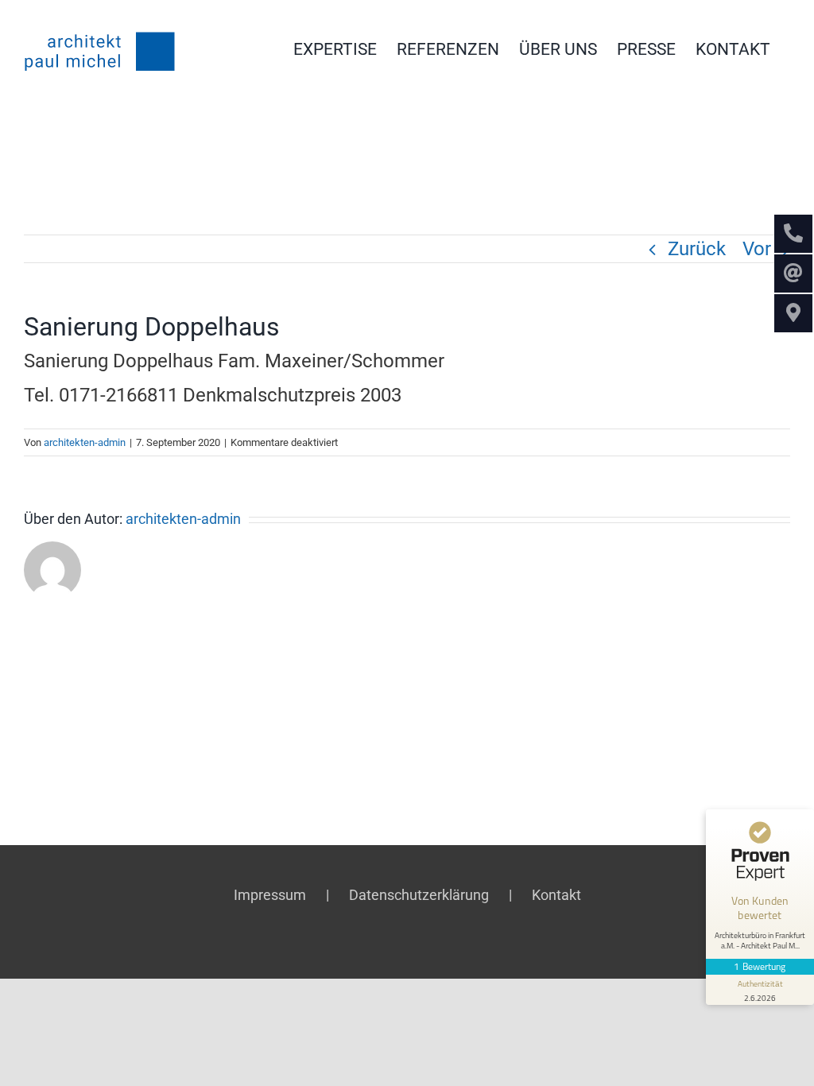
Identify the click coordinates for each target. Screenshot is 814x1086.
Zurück (697, 249)
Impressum (270, 894)
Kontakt (556, 894)
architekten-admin (85, 442)
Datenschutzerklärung (419, 894)
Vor (756, 249)
